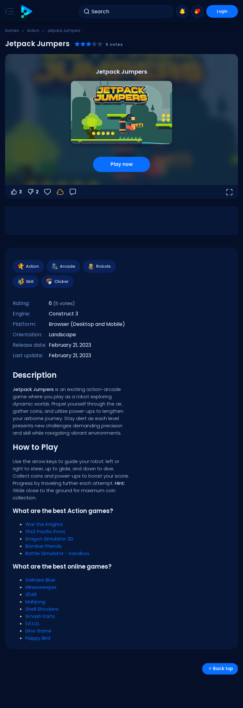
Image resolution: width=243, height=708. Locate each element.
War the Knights (44, 524)
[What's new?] (182, 11)
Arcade (67, 266)
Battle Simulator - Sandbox (57, 553)
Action (33, 30)
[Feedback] (73, 192)
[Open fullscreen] (229, 192)
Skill (30, 281)
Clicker (61, 281)
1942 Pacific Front (45, 531)
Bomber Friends (43, 546)
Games (12, 30)
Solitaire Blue (40, 580)
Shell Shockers (42, 609)
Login (222, 11)
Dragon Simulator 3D (49, 538)
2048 (31, 594)
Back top (223, 669)
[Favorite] (197, 11)
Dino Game (38, 630)
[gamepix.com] (26, 11)
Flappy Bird (37, 638)
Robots (103, 266)
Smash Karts (40, 616)
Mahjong (35, 601)
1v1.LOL (32, 623)
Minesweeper (41, 587)
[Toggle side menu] (8, 11)
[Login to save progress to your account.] (60, 192)
